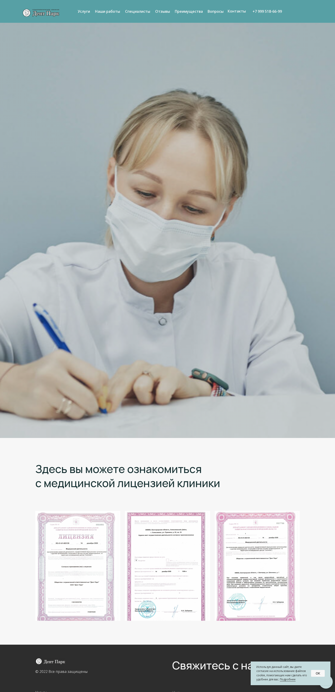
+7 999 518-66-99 (267, 11)
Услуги (84, 11)
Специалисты (137, 11)
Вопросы (216, 11)
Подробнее (288, 679)
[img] (41, 13)
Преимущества (189, 11)
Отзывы (162, 11)
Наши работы (107, 11)
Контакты (237, 11)
